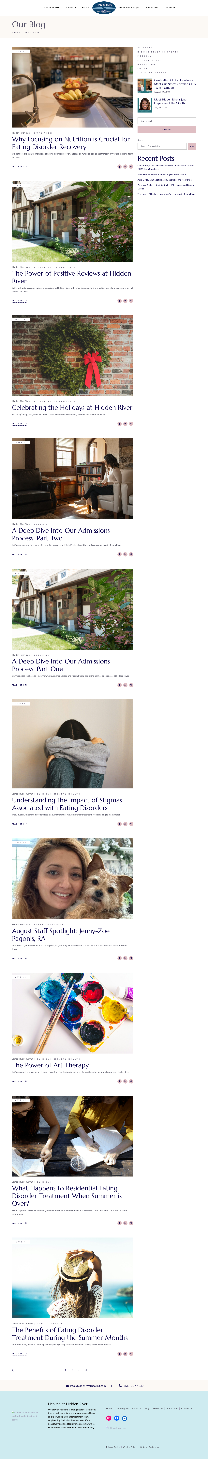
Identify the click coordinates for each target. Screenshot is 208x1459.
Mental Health (67, 794)
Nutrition (43, 133)
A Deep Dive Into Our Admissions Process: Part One (61, 665)
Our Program (122, 1408)
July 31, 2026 (160, 107)
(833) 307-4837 (133, 1385)
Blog (147, 1408)
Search (141, 140)
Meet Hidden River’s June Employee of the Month (170, 101)
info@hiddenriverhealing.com (88, 1385)
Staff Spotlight (49, 925)
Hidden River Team (21, 132)
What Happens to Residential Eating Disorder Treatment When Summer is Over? (67, 1196)
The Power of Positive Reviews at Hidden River (71, 277)
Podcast (145, 68)
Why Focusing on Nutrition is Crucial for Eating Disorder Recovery (71, 143)
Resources (158, 1408)
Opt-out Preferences (150, 1447)
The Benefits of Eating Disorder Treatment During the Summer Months (70, 1334)
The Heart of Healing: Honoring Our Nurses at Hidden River (166, 194)
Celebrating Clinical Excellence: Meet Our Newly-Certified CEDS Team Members (175, 84)
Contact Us (186, 1408)
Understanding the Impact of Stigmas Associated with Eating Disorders (67, 804)
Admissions (172, 1408)
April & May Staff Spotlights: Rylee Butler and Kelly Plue (165, 179)
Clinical (42, 524)
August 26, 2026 (162, 91)
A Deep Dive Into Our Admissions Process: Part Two (61, 534)
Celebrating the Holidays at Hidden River (72, 407)
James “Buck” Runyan (22, 793)
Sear (192, 146)
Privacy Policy (113, 1447)
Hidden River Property (55, 267)
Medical (145, 56)
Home (109, 1408)
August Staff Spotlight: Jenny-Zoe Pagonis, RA (61, 935)
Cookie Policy (130, 1447)
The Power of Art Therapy (50, 1065)
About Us (136, 1408)
